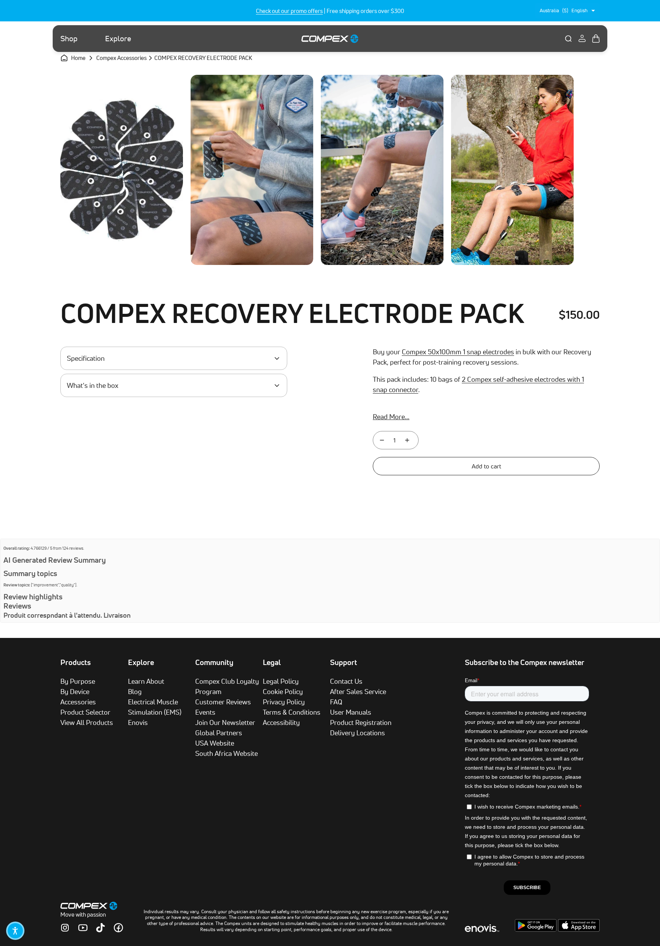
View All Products (86, 722)
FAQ (336, 701)
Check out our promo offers (289, 11)
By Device (74, 691)
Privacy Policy (284, 701)
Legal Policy (281, 681)
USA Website (214, 743)
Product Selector (85, 712)
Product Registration (360, 722)
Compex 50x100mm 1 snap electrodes (458, 351)
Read (391, 416)
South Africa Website (226, 753)
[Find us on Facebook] (118, 927)
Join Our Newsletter (225, 722)
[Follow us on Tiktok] (100, 927)
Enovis (138, 722)
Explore (118, 38)
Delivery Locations (357, 732)
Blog (135, 691)
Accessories (78, 701)
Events (205, 712)
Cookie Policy (283, 691)
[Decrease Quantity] (382, 440)
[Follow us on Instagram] (65, 927)
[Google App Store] (536, 929)
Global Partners (218, 732)
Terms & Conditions (291, 712)
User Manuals (350, 712)
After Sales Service (358, 691)
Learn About (146, 681)
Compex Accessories (121, 57)
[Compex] (330, 38)
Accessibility (281, 722)
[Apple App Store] (579, 929)
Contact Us (346, 681)
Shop (69, 38)
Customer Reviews (223, 701)
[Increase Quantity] (407, 440)
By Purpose (77, 681)
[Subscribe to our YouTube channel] (82, 927)
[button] (15, 931)
